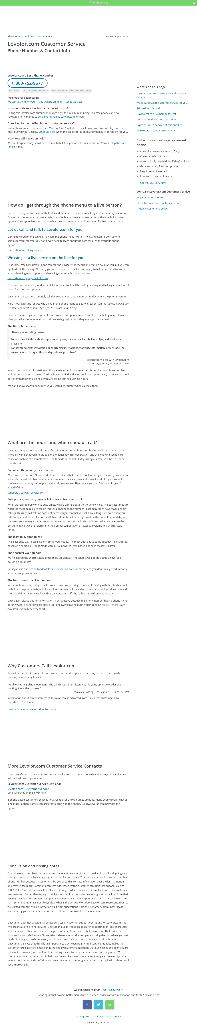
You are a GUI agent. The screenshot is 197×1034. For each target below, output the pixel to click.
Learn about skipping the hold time (28, 278)
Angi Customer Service (150, 197)
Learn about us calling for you (25, 250)
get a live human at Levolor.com (56, 116)
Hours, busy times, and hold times (156, 119)
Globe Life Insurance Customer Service (159, 203)
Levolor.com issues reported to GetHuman (32, 709)
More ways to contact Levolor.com (156, 130)
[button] (194, 3)
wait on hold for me (71, 569)
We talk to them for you (21, 101)
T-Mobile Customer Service (152, 208)
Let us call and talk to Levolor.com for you (45, 229)
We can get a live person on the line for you (46, 257)
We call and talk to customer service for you (162, 102)
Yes (105, 989)
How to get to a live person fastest (156, 114)
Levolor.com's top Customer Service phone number (162, 95)
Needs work (116, 989)
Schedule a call (73, 101)
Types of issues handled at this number (159, 125)
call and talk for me (45, 569)
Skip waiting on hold (50, 101)
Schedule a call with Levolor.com (26, 492)
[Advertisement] (68, 175)
